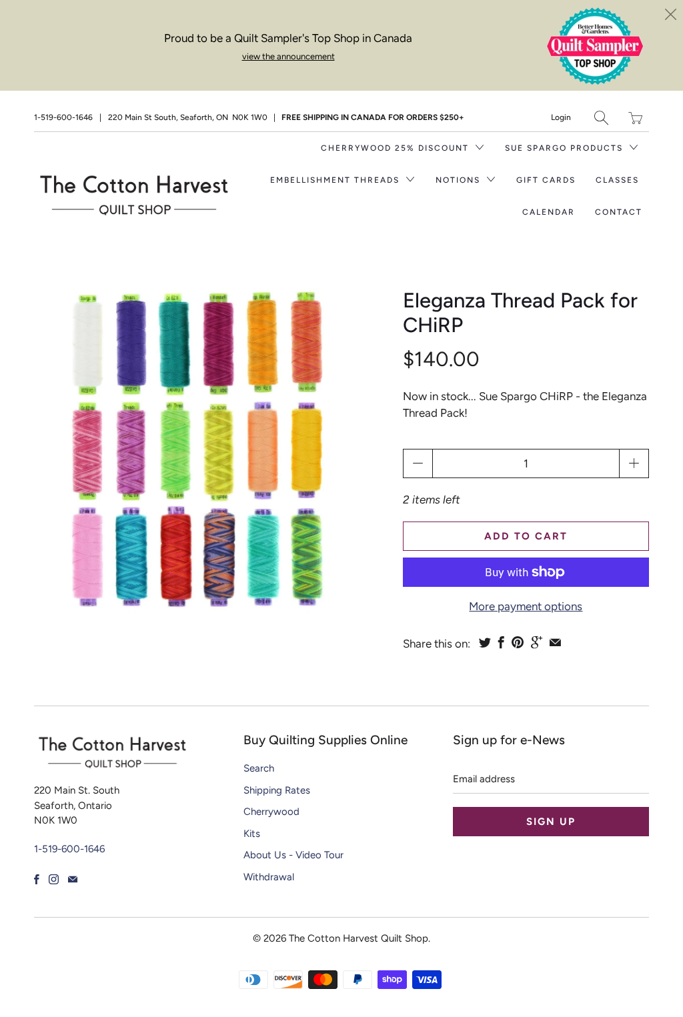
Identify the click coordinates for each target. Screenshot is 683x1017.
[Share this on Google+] (536, 642)
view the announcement (288, 56)
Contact (618, 212)
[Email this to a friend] (555, 642)
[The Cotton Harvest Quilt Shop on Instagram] (54, 879)
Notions (460, 180)
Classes (617, 180)
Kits (251, 834)
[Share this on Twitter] (485, 642)
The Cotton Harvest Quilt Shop (358, 938)
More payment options (525, 606)
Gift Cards (546, 180)
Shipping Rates (276, 790)
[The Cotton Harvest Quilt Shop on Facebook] (36, 879)
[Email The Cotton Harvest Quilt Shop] (72, 879)
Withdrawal (268, 877)
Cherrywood (271, 812)
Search (258, 768)
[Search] (601, 117)
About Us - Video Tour (293, 855)
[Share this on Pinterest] (518, 642)
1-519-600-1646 (63, 117)
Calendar (548, 212)
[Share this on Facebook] (501, 642)
